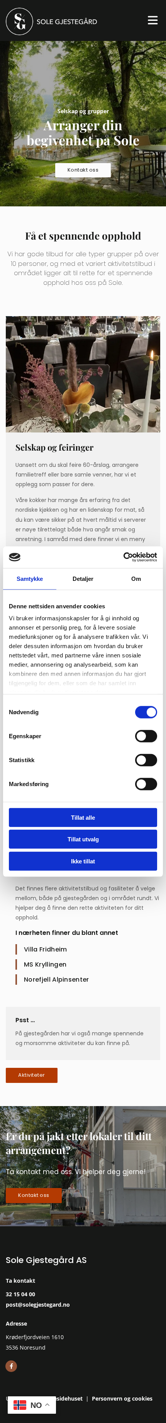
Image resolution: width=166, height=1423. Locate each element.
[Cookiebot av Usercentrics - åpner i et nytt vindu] (123, 557)
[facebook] (11, 1366)
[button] (83, 170)
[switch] (146, 736)
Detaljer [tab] (83, 578)
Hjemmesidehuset (58, 1398)
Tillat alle (83, 817)
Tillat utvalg (83, 839)
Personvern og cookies (122, 1398)
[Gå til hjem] (69, 21)
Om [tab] (136, 578)
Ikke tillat (83, 861)
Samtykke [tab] (30, 578)
